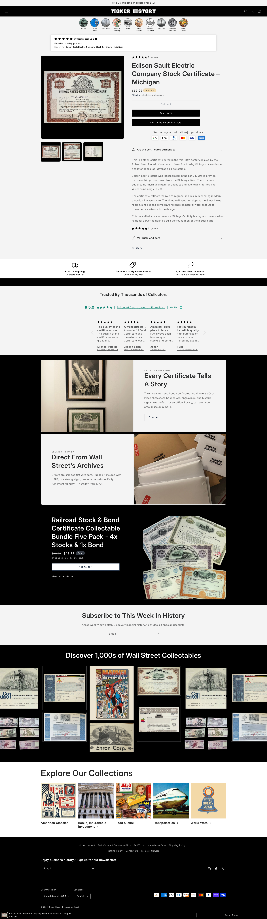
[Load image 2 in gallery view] (72, 152)
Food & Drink (125, 823)
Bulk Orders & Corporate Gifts (114, 845)
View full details (61, 576)
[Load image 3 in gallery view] (93, 152)
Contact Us (132, 850)
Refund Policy (115, 850)
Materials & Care (157, 845)
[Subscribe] (157, 633)
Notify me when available (166, 122)
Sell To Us (139, 845)
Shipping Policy (177, 845)
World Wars (199, 823)
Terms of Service (150, 850)
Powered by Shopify (71, 907)
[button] (6, 11)
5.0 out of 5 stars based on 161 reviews (141, 307)
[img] (108, 322)
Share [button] (139, 248)
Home (82, 845)
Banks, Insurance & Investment (92, 824)
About (91, 845)
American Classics (54, 823)
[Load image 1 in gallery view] (51, 152)
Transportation (164, 823)
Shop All (154, 417)
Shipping (136, 95)
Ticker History (55, 907)
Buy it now (165, 113)
